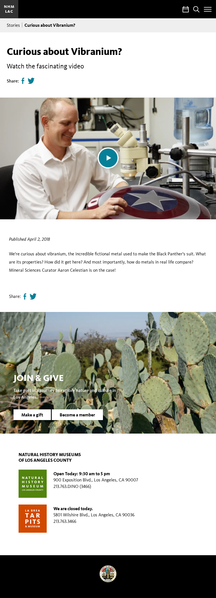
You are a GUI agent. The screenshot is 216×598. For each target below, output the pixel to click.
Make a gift (32, 415)
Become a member (77, 415)
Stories (13, 25)
